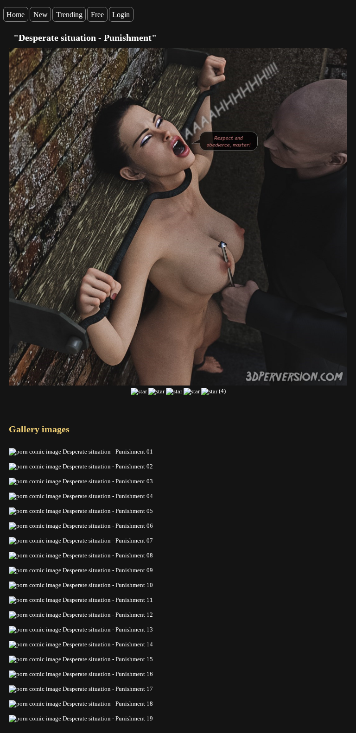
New (40, 15)
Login (121, 15)
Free (97, 15)
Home (15, 15)
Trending (69, 15)
